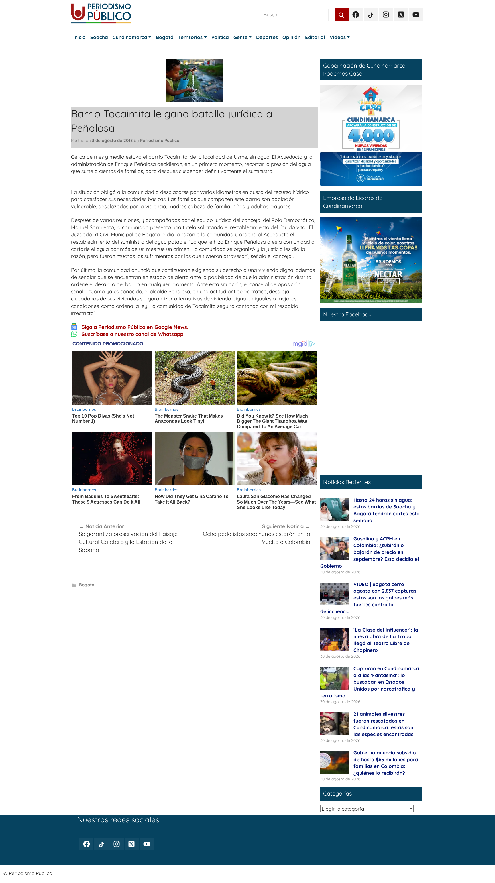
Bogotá (86, 584)
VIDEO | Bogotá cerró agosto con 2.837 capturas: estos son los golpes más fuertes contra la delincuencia (369, 597)
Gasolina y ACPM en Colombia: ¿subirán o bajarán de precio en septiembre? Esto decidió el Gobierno (369, 552)
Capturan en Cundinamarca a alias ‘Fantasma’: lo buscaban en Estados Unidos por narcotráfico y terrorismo (369, 682)
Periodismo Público (159, 140)
